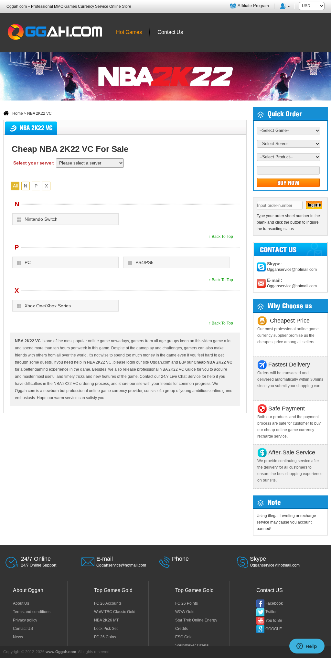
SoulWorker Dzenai (192, 645)
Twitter (271, 612)
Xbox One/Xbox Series (48, 305)
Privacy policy (25, 620)
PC (28, 262)
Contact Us (170, 32)
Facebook (274, 603)
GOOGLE (273, 629)
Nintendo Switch (41, 219)
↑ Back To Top (221, 236)
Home (17, 113)
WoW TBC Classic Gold (114, 612)
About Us (21, 603)
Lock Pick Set (106, 628)
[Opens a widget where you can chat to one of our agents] (307, 647)
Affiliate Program (253, 5)
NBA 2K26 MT (106, 620)
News (18, 637)
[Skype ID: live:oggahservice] (261, 266)
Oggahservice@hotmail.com (292, 269)
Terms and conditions (31, 612)
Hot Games (129, 32)
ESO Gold (184, 637)
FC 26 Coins (105, 637)
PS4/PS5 (144, 262)
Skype (258, 559)
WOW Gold (185, 612)
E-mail (104, 559)
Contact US (23, 628)
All (15, 185)
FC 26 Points (186, 603)
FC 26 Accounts (108, 603)
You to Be (273, 620)
